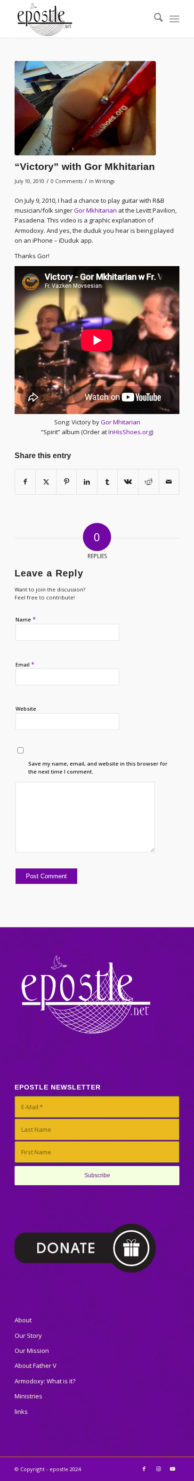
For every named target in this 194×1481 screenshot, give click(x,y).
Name (26, 619)
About (23, 1320)
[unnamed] (85, 108)
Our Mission (32, 1350)
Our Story (28, 1335)
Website (26, 708)
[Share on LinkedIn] (87, 481)
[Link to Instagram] (158, 1469)
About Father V (36, 1365)
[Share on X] (46, 481)
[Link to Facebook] (144, 1469)
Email (25, 664)
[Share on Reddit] (148, 481)
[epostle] (80, 19)
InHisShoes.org (130, 432)
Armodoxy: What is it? (45, 1381)
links (21, 1411)
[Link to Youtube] (172, 1469)
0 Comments (66, 181)
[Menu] (174, 19)
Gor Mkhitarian (95, 210)
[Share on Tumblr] (107, 481)
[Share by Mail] (169, 481)
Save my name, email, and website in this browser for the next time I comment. (98, 767)
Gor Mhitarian (120, 422)
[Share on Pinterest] (67, 481)
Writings (104, 181)
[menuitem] (154, 19)
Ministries (28, 1396)
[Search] (154, 19)
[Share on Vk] (128, 481)
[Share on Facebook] (25, 481)
